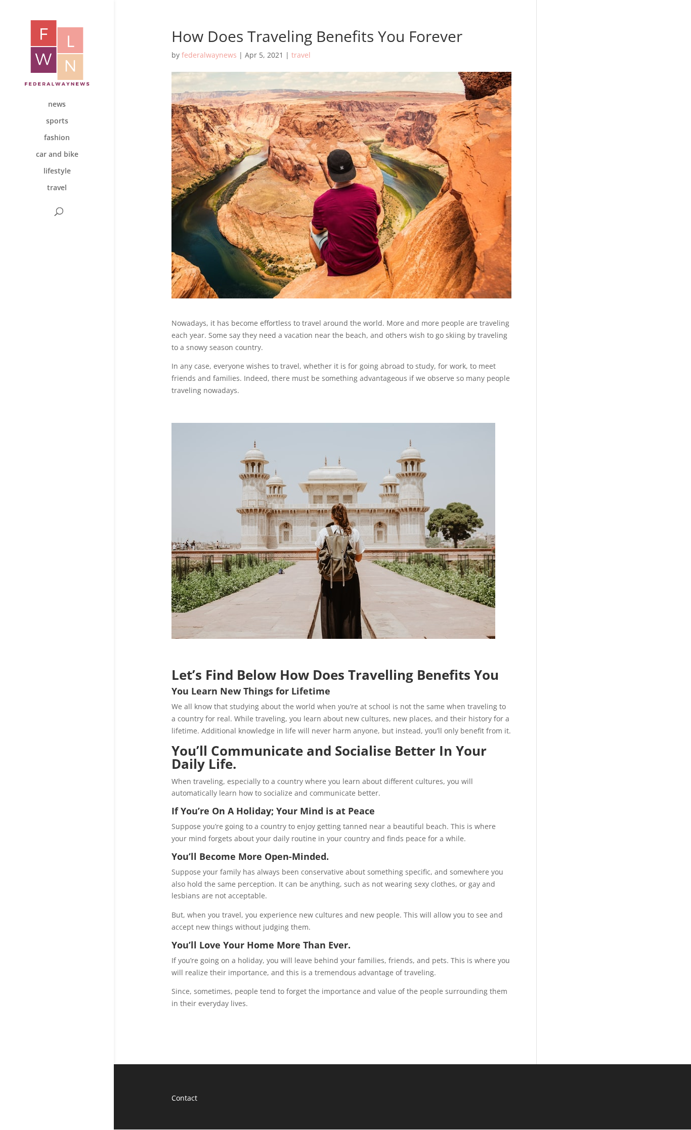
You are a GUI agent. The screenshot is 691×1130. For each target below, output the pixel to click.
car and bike (57, 155)
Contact (184, 1098)
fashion (57, 138)
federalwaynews (209, 55)
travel (57, 188)
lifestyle (57, 171)
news (57, 105)
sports (57, 121)
